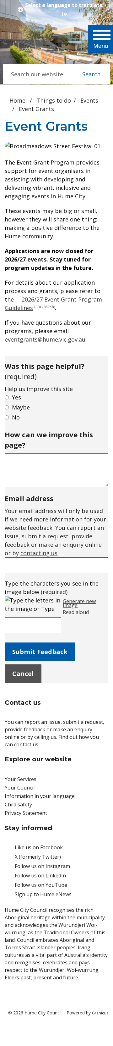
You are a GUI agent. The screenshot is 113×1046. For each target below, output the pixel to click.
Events (89, 100)
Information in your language (40, 796)
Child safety (18, 804)
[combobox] (63, 9)
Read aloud (76, 612)
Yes (16, 397)
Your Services (20, 779)
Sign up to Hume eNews (43, 894)
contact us (26, 744)
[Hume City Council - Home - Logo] (30, 41)
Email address (29, 498)
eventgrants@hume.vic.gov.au (45, 339)
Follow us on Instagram (42, 866)
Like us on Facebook (39, 847)
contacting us (38, 553)
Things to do (53, 100)
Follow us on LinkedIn (40, 875)
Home (17, 100)
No (16, 417)
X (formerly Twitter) (38, 856)
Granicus (100, 1013)
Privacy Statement (26, 813)
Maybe (21, 407)
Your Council (20, 787)
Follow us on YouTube (41, 884)
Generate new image (79, 603)
